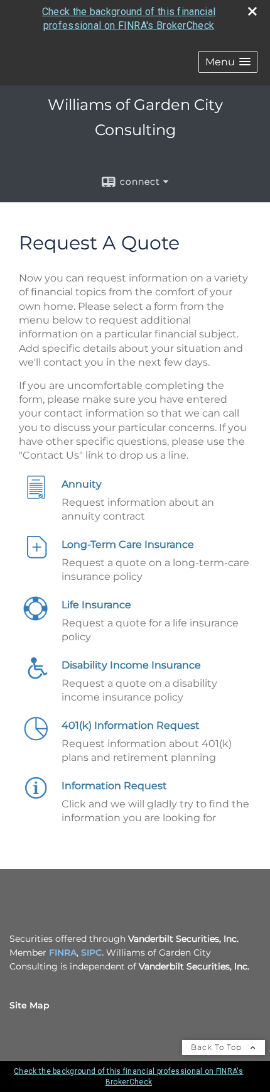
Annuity (82, 484)
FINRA (63, 952)
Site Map (29, 1005)
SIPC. (92, 952)
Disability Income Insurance (131, 665)
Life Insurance (96, 605)
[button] (227, 62)
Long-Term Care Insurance (128, 544)
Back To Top (217, 1047)
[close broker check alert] (252, 11)
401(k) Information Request (131, 725)
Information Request (114, 786)
